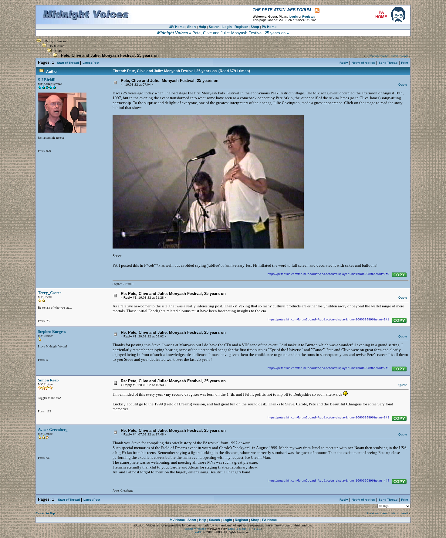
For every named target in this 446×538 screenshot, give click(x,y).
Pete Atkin (57, 46)
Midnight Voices (55, 41)
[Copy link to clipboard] (399, 274)
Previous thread (378, 56)
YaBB (198, 532)
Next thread (399, 56)
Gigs (58, 50)
